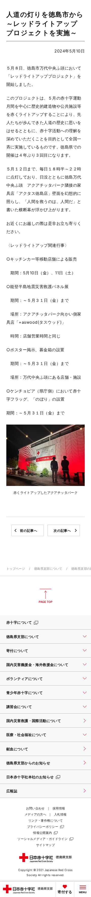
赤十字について (19, 622)
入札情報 (60, 814)
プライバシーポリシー (42, 826)
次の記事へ (62, 530)
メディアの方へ (36, 814)
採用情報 (59, 808)
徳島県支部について (48, 568)
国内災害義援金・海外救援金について (37, 664)
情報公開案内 (42, 833)
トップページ (15, 568)
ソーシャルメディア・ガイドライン (42, 839)
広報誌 (11, 791)
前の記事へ (28, 530)
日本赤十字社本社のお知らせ (30, 777)
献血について (17, 749)
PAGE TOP (45, 596)
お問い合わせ (35, 808)
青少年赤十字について (24, 692)
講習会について (19, 706)
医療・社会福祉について (26, 734)
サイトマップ (45, 845)
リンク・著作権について (45, 820)
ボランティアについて (24, 678)
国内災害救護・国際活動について (33, 720)
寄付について (17, 650)
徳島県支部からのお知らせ (28, 763)
